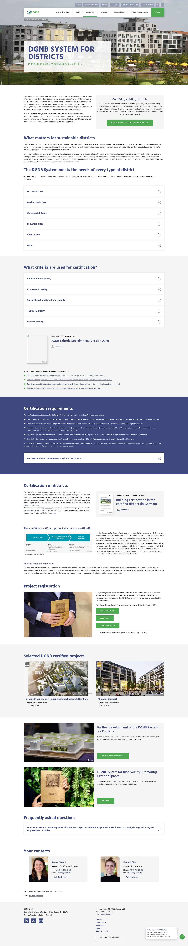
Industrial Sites (35, 224)
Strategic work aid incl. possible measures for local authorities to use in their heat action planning (63, 388)
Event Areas (33, 235)
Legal (98, 928)
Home (27, 20)
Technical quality (36, 311)
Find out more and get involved (113, 756)
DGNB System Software (129, 5)
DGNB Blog (114, 5)
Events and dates (119, 12)
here (54, 513)
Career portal (101, 922)
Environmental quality (39, 279)
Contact (99, 919)
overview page (32, 510)
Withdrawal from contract (110, 937)
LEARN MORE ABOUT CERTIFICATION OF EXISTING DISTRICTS (130, 123)
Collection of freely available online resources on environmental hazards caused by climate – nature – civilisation (69, 380)
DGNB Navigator (148, 5)
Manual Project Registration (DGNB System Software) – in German (123, 633)
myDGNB (104, 5)
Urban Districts (35, 192)
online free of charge (31, 505)
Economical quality (37, 289)
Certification (90, 12)
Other (30, 245)
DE (157, 5)
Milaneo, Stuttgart (107, 699)
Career (78, 5)
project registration (107, 625)
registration (47, 508)
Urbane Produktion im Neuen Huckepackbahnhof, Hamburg (57, 699)
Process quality (35, 322)
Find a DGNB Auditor (107, 611)
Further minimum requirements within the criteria (54, 458)
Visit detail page (59, 877)
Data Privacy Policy (103, 931)
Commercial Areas (37, 213)
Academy (104, 12)
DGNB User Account (91, 5)
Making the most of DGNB (139, 12)
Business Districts (36, 202)
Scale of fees (104, 618)
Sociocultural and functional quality (46, 300)
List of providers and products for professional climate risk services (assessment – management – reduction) (67, 375)
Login (159, 12)
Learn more (106, 801)
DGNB (78, 12)
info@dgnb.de (106, 914)
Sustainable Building (62, 12)
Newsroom (100, 925)
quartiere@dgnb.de (36, 895)
